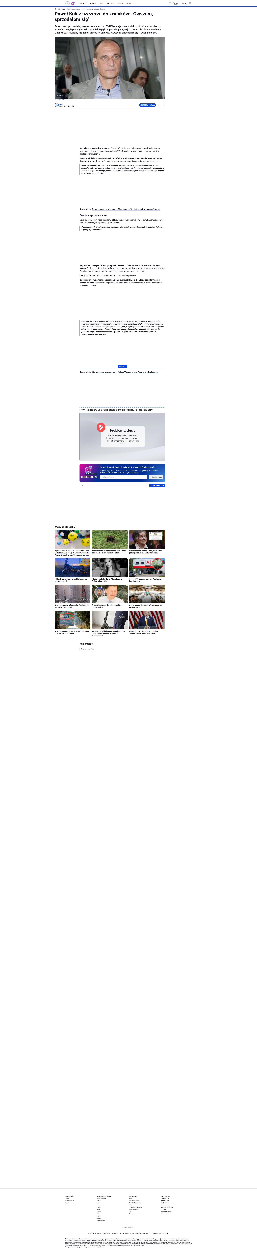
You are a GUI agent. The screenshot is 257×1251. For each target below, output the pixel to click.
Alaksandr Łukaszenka (167, 1207)
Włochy (99, 1207)
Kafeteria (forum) (69, 1200)
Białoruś (99, 1218)
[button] (175, 3)
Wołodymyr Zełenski (166, 1211)
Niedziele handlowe (134, 1200)
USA (98, 1214)
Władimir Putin (165, 1203)
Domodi (67, 1198)
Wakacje (131, 1214)
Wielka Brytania (101, 1220)
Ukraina (99, 1200)
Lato (130, 1211)
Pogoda (120, 3)
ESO (60, 104)
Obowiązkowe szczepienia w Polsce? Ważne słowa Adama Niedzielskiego (125, 372)
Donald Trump (165, 1200)
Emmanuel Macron (166, 1205)
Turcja (98, 1203)
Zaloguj (183, 3)
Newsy (131, 1198)
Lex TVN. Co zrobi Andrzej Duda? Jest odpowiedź (114, 275)
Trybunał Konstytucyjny (135, 1207)
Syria (98, 1209)
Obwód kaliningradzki (135, 1203)
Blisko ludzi (82, 3)
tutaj (103, 1247)
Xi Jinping (163, 1209)
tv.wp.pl (67, 1203)
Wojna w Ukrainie (133, 1209)
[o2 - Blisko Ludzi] (74, 3)
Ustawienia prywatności (160, 1233)
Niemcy (99, 1216)
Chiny (130, 1205)
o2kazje (93, 3)
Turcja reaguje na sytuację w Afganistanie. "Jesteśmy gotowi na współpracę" (126, 209)
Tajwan (99, 1211)
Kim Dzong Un (165, 1198)
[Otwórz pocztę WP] (169, 3)
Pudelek (67, 1205)
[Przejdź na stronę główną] (67, 5)
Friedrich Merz (164, 1214)
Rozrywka (110, 3)
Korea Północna (101, 1198)
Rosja (98, 1205)
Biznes (128, 3)
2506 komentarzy (148, 105)
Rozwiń (121, 366)
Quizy (102, 3)
